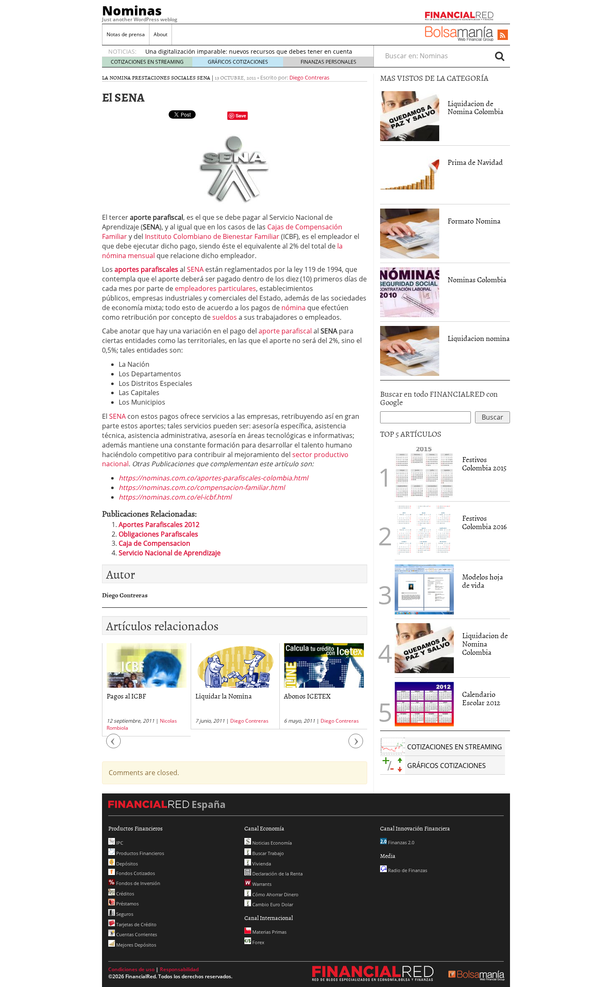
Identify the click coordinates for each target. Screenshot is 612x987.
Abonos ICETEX (307, 695)
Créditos (124, 893)
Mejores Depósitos (135, 945)
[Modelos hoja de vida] (424, 589)
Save (241, 115)
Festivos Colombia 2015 (484, 463)
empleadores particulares (215, 288)
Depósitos (126, 863)
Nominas (132, 10)
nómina (293, 307)
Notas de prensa (126, 34)
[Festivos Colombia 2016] (424, 531)
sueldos (224, 317)
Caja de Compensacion (154, 543)
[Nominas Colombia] (409, 292)
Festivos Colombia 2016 (484, 522)
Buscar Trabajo (267, 853)
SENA (203, 77)
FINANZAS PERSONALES (328, 61)
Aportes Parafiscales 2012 (159, 524)
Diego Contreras (309, 77)
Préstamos (127, 903)
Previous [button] (114, 745)
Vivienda (261, 863)
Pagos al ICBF (126, 695)
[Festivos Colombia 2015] (424, 472)
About (160, 34)
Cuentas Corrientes (136, 934)
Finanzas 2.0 (400, 842)
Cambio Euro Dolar (272, 904)
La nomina (116, 77)
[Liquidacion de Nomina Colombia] (409, 116)
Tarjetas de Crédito (136, 924)
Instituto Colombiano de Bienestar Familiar (212, 236)
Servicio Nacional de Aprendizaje (170, 552)
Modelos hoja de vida (482, 581)
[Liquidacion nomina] (409, 351)
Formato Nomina (474, 220)
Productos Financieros (139, 853)
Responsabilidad (179, 969)
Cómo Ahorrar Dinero (275, 894)
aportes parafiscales (146, 269)
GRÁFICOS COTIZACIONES (238, 61)
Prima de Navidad (475, 162)
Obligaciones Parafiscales (158, 534)
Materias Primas (268, 932)
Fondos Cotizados (135, 873)
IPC (119, 843)
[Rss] (502, 35)
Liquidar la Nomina (223, 695)
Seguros (124, 914)
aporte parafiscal (285, 331)
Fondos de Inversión (137, 883)
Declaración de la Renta (277, 873)
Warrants (261, 884)
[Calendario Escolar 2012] (424, 703)
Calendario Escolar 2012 (481, 698)
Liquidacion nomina (479, 338)
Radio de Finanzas (407, 870)
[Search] (499, 56)
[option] (146, 689)
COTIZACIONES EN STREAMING (147, 61)
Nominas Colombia (477, 279)
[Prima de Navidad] (409, 175)
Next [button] (356, 745)
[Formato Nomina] (409, 234)
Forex (257, 942)
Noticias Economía (271, 843)
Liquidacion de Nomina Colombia (475, 107)
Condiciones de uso (131, 969)
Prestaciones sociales (164, 77)
